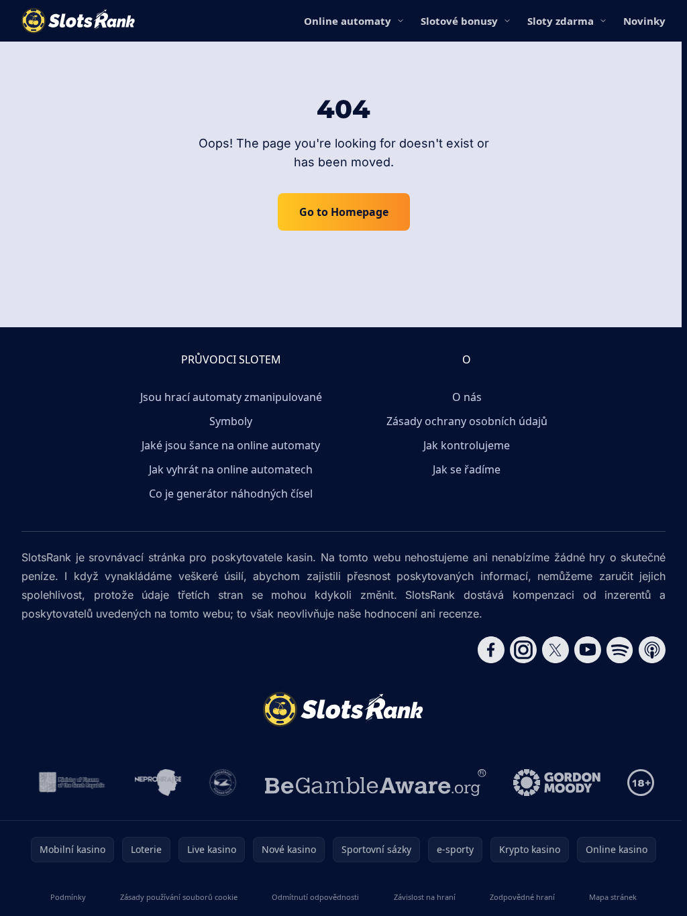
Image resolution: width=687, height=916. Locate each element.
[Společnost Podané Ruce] (223, 782)
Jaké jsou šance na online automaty (231, 445)
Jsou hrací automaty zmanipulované (231, 397)
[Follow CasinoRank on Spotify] (619, 649)
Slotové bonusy (459, 20)
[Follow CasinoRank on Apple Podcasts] (652, 649)
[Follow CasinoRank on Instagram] (523, 649)
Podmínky (68, 897)
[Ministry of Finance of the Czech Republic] (71, 782)
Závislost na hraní (425, 897)
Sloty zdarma (560, 20)
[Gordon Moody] (556, 782)
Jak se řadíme (466, 469)
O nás (467, 397)
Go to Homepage (343, 212)
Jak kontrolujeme (466, 445)
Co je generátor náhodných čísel (231, 493)
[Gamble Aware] (375, 782)
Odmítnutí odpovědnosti (315, 897)
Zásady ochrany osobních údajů (466, 421)
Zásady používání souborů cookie (178, 897)
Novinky (644, 20)
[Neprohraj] (158, 782)
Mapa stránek (613, 897)
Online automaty (347, 20)
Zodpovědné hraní (522, 897)
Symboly (230, 421)
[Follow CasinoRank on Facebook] (491, 649)
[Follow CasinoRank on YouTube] (587, 649)
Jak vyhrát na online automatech (231, 469)
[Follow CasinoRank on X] (555, 649)
